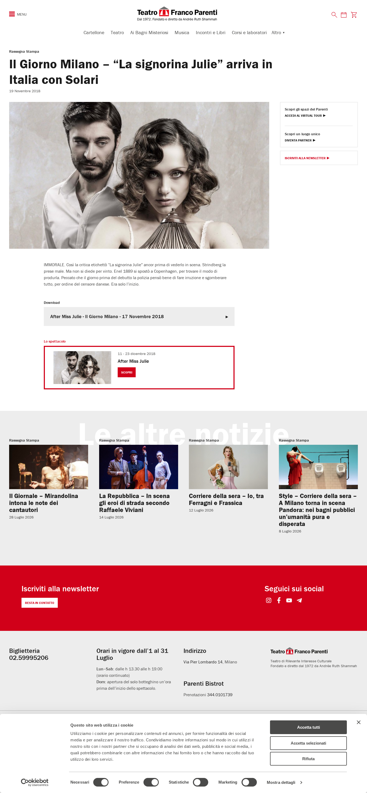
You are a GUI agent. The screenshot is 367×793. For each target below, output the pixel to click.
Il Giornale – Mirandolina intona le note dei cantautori (43, 503)
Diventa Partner (298, 140)
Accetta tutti (308, 727)
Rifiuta (308, 758)
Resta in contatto (39, 603)
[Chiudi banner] (359, 722)
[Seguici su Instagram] (269, 600)
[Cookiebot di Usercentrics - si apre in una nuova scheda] (34, 782)
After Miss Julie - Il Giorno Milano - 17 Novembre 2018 (107, 316)
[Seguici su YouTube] (289, 600)
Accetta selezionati (308, 743)
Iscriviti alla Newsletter (305, 158)
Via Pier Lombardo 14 (203, 661)
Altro (276, 32)
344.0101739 (219, 694)
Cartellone (94, 32)
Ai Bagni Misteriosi (149, 32)
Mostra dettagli (281, 782)
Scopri (126, 372)
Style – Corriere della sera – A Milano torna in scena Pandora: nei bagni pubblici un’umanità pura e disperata (318, 510)
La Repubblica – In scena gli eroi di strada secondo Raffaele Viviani (134, 503)
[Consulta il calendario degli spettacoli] (343, 15)
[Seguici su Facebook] (279, 600)
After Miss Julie (133, 361)
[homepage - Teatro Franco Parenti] (183, 13)
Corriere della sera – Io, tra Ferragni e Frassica (226, 499)
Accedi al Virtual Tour (303, 116)
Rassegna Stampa (24, 51)
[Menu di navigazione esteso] (12, 14)
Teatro (117, 32)
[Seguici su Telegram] (299, 600)
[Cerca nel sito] (334, 15)
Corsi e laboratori (249, 32)
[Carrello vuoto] (354, 15)
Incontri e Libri (210, 32)
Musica (182, 32)
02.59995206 (28, 658)
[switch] (151, 782)
